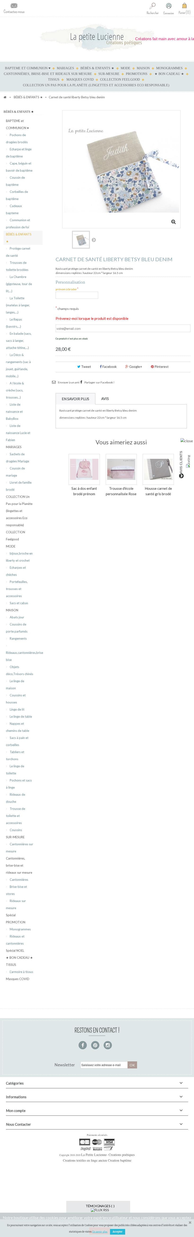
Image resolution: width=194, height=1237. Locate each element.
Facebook (109, 367)
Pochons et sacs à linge (19, 783)
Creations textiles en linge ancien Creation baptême (97, 1160)
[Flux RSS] (100, 1210)
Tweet (85, 367)
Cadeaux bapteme (14, 209)
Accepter (118, 1231)
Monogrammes (20, 929)
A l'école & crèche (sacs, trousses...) (15, 390)
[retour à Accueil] (5, 97)
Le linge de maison (15, 684)
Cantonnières (18, 879)
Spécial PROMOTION (15, 918)
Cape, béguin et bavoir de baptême (19, 166)
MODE (125, 68)
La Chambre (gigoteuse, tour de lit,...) (19, 284)
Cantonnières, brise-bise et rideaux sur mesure (48, 74)
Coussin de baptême (15, 181)
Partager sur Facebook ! (99, 382)
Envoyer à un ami (68, 382)
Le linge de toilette (15, 769)
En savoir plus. (100, 1231)
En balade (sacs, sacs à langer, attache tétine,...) (18, 341)
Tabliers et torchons (15, 755)
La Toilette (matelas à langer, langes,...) (18, 305)
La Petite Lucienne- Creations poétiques (108, 1154)
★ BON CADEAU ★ (169, 74)
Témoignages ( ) (100, 1206)
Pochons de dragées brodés (17, 138)
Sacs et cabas (18, 603)
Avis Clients (181, 462)
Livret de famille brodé (18, 486)
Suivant (93, 239)
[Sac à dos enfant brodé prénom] (84, 469)
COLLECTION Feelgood (120, 79)
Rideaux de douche (15, 798)
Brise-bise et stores (16, 890)
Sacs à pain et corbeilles (17, 741)
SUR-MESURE (108, 74)
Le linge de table (20, 716)
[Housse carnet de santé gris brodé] (158, 469)
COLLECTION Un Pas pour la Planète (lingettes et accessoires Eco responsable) (96, 85)
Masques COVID (80, 79)
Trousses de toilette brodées (17, 266)
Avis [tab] (105, 398)
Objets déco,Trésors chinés (19, 670)
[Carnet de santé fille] (81, 239)
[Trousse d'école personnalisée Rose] (121, 469)
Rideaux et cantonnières (15, 939)
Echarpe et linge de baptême (18, 152)
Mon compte (16, 1110)
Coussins (15, 830)
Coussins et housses (16, 698)
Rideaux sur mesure (16, 904)
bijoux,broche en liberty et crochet (19, 556)
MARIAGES (65, 68)
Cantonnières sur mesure (19, 847)
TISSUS (53, 79)
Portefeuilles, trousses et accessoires (17, 589)
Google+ (135, 367)
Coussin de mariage (15, 471)
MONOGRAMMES (169, 68)
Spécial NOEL (15, 950)
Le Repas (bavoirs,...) (14, 322)
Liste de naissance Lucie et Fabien (18, 433)
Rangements (18, 638)
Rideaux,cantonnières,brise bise (24, 656)
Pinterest (161, 367)
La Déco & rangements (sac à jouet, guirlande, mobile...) (18, 365)
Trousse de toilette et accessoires (15, 816)
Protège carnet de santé (18, 252)
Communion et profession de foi (18, 223)
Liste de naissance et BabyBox (14, 412)
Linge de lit (16, 709)
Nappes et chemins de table (17, 727)
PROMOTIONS (136, 74)
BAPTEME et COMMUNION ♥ (27, 68)
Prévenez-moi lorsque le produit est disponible (92, 318)
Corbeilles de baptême (17, 195)
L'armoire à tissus (21, 972)
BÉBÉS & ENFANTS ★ (97, 68)
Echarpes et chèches (16, 571)
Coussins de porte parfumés (16, 627)
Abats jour (16, 617)
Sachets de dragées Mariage (17, 457)
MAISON (143, 68)
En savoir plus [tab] (75, 399)
